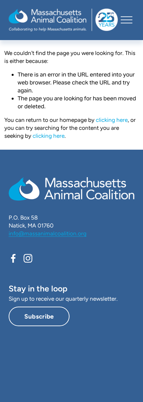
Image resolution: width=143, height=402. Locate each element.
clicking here (112, 120)
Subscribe (39, 316)
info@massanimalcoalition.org (47, 233)
